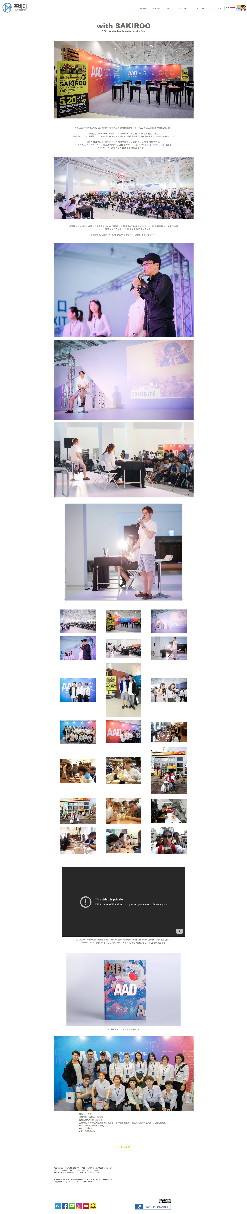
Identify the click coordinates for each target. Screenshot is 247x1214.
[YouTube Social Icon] (86, 1206)
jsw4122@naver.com (103, 1168)
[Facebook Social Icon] (65, 1206)
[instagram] (79, 1206)
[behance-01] (58, 1206)
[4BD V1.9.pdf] (153, 1207)
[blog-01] (72, 1206)
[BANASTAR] (93, 1206)
